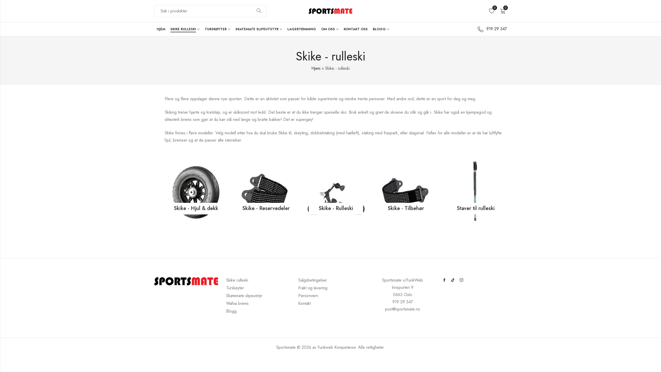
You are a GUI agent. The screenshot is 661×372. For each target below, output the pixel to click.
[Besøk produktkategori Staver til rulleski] (476, 191)
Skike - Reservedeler (266, 211)
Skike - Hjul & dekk (196, 211)
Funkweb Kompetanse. (338, 347)
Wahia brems (237, 303)
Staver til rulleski (476, 211)
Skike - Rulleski (336, 211)
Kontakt (304, 303)
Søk (258, 11)
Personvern (308, 296)
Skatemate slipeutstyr (244, 296)
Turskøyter (235, 288)
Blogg (231, 311)
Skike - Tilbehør (406, 211)
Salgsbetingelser (312, 280)
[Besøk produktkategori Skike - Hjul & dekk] (196, 191)
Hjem (315, 68)
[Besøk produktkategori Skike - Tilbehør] (406, 191)
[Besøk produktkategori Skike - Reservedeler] (266, 191)
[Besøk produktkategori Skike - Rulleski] (336, 191)
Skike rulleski (237, 280)
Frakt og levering (312, 288)
